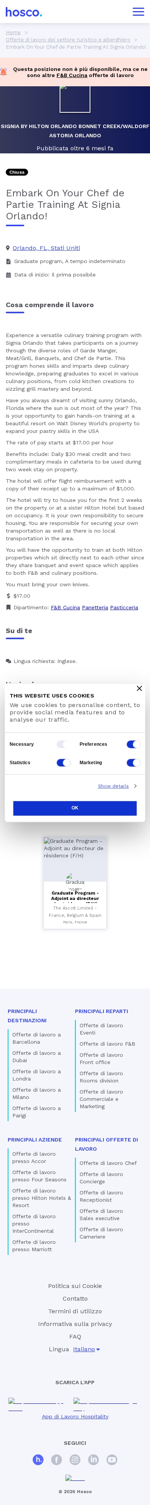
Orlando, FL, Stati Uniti (46, 248)
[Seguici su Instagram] (75, 1460)
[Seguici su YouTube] (112, 1460)
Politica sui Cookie (75, 1286)
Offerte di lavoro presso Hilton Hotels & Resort (41, 1198)
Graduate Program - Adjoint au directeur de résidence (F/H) (75, 898)
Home (13, 32)
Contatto (75, 1298)
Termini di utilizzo (75, 1311)
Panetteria (95, 607)
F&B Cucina (72, 75)
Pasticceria (124, 607)
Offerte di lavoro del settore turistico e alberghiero (68, 40)
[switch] (134, 744)
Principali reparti (101, 1011)
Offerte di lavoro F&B (107, 1044)
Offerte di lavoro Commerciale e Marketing (101, 1099)
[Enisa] (75, 1478)
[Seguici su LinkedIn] (93, 1460)
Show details (113, 786)
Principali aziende (35, 1140)
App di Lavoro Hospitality (75, 1416)
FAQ (75, 1336)
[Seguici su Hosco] (38, 1460)
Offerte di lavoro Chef (108, 1163)
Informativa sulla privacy (75, 1323)
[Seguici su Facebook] (56, 1460)
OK (75, 808)
